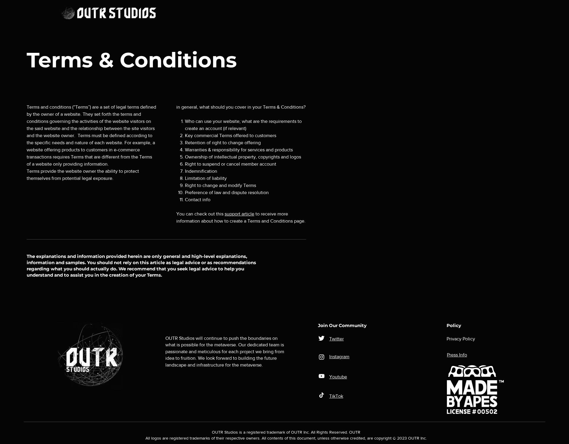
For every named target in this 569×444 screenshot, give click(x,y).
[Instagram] (321, 357)
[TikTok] (321, 395)
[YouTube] (321, 376)
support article (239, 213)
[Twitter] (321, 338)
